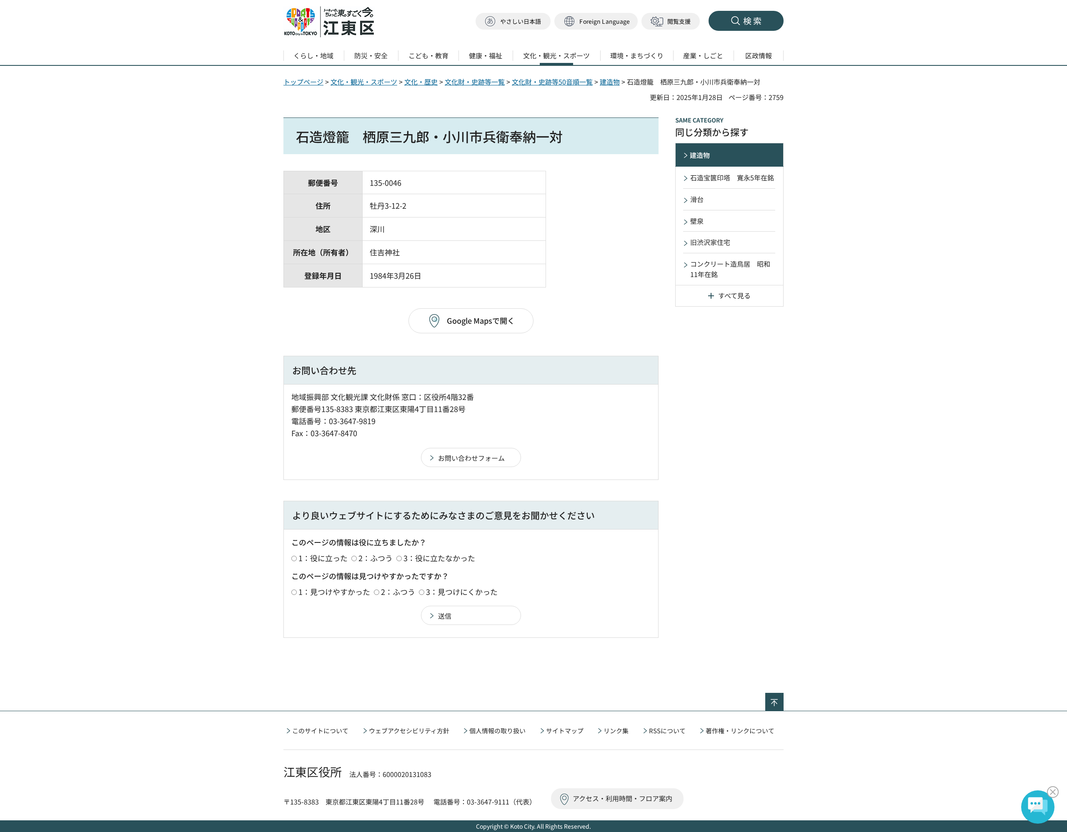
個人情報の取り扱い (497, 730)
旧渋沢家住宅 (710, 242)
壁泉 (697, 221)
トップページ (303, 82)
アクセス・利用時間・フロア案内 (622, 798)
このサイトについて (320, 730)
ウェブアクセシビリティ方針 (409, 730)
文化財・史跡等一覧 (475, 82)
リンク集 (616, 730)
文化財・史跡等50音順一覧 (552, 82)
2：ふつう (375, 557)
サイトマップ (565, 730)
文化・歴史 (421, 82)
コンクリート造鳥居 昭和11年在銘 (730, 269)
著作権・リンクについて (740, 730)
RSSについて (667, 730)
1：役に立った (323, 557)
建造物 (610, 82)
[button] (596, 21)
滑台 (697, 199)
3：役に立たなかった (439, 557)
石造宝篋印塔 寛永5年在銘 (732, 177)
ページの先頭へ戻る (783, 698)
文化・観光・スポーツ (364, 82)
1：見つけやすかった (334, 591)
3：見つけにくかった (462, 591)
